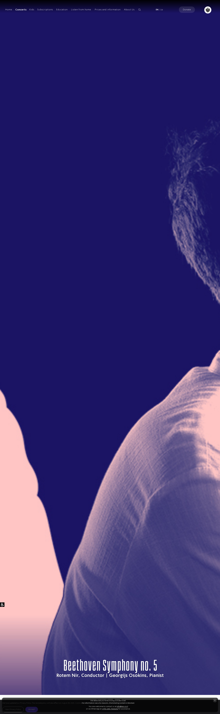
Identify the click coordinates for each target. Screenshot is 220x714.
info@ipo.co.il (122, 706)
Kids (31, 9)
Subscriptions (45, 9)
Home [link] (8, 9)
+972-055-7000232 (110, 709)
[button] (144, 9)
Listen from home (81, 9)
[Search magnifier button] (139, 9)
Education (62, 9)
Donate (187, 9)
